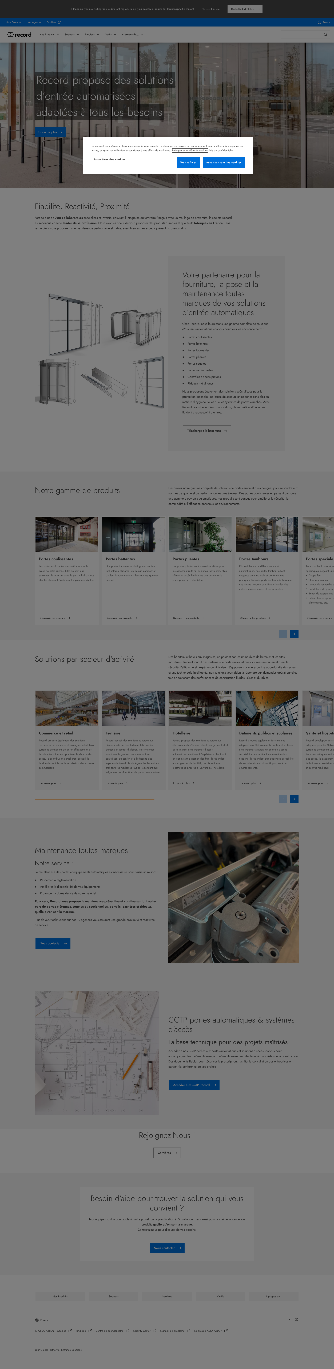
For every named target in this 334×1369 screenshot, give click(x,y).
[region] (168, 155)
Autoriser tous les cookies (224, 162)
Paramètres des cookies (109, 159)
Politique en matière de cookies (190, 150)
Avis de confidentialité (221, 150)
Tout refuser (188, 162)
